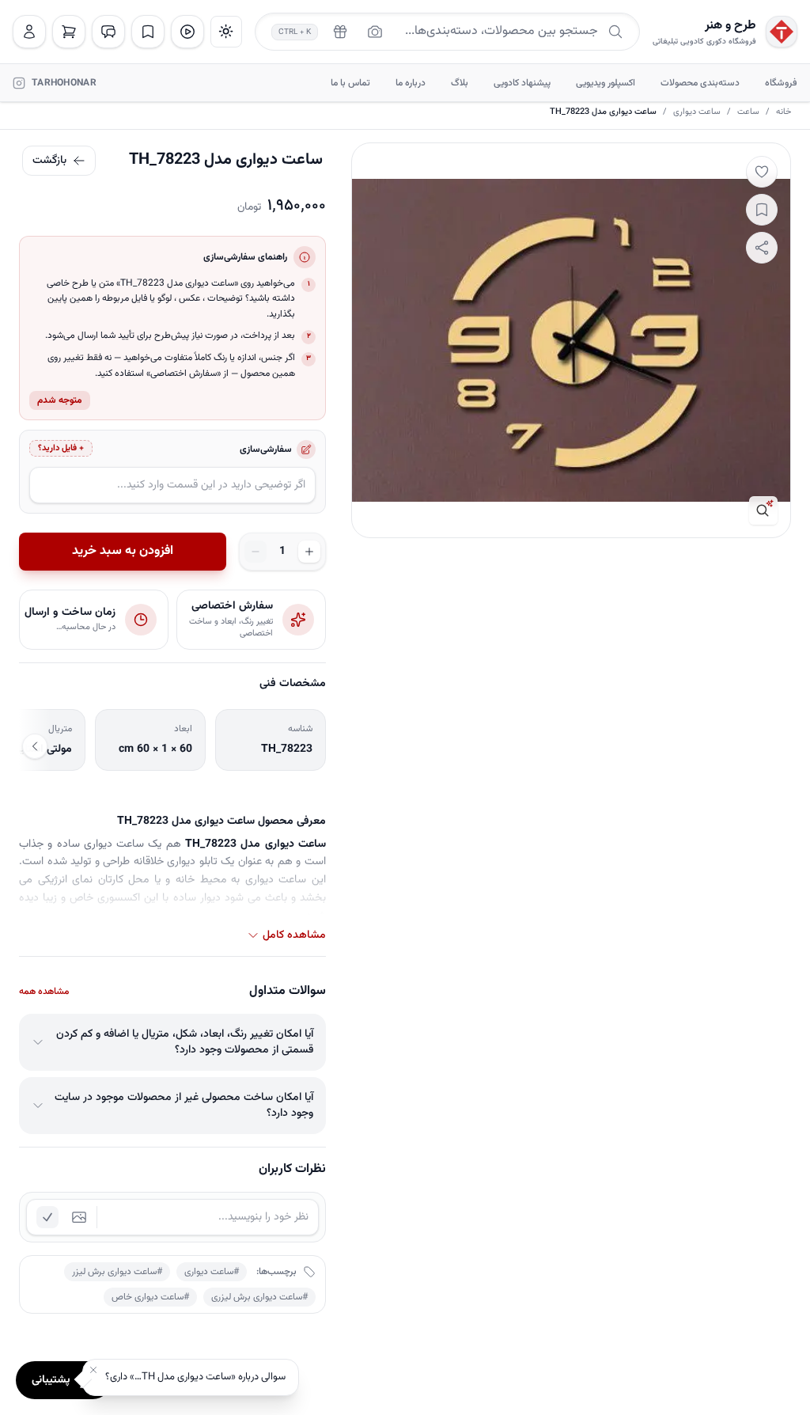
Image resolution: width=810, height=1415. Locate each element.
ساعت (748, 112)
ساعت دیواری (697, 112)
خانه (783, 112)
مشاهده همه (44, 991)
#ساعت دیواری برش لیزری (259, 1297)
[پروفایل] (29, 31)
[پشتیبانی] (108, 31)
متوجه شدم (59, 400)
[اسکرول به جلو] (34, 746)
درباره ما (411, 83)
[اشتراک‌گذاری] (762, 248)
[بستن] (93, 1370)
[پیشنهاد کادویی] (340, 31)
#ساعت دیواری (211, 1272)
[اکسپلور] (187, 31)
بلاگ (459, 83)
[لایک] (762, 172)
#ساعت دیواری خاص (150, 1297)
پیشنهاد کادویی (522, 83)
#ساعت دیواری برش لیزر (117, 1272)
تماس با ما (350, 83)
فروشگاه (781, 83)
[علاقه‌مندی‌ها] (148, 31)
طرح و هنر (730, 26)
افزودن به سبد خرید (122, 551)
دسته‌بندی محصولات (700, 83)
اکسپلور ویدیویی (605, 83)
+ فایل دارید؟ (61, 448)
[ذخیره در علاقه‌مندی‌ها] (762, 210)
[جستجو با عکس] (375, 31)
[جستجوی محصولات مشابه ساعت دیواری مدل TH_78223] (763, 510)
